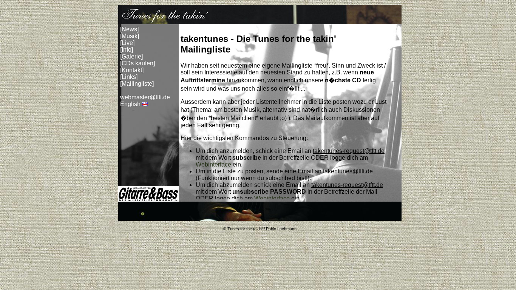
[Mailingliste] (137, 83)
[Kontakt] (132, 70)
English (130, 104)
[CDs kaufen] (137, 63)
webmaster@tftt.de (145, 97)
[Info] (126, 49)
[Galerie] (131, 56)
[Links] (128, 77)
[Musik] (129, 36)
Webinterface (213, 164)
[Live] (127, 43)
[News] (129, 29)
